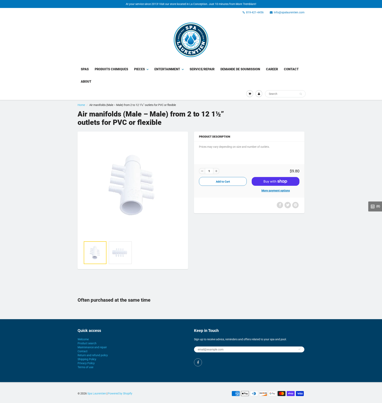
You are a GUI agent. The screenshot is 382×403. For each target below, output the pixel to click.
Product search (87, 343)
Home (81, 105)
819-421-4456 (255, 12)
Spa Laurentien (96, 393)
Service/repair (202, 69)
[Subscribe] (299, 349)
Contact (291, 69)
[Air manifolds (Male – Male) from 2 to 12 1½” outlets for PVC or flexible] (132, 187)
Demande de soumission (240, 69)
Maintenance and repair (92, 347)
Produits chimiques (111, 69)
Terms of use (85, 367)
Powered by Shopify (120, 393)
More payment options (275, 190)
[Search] (300, 94)
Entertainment (167, 69)
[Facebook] (198, 362)
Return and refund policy (93, 355)
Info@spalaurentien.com (289, 12)
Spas (85, 69)
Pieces (139, 69)
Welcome (83, 339)
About (86, 81)
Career (272, 69)
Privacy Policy (86, 363)
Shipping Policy (87, 359)
